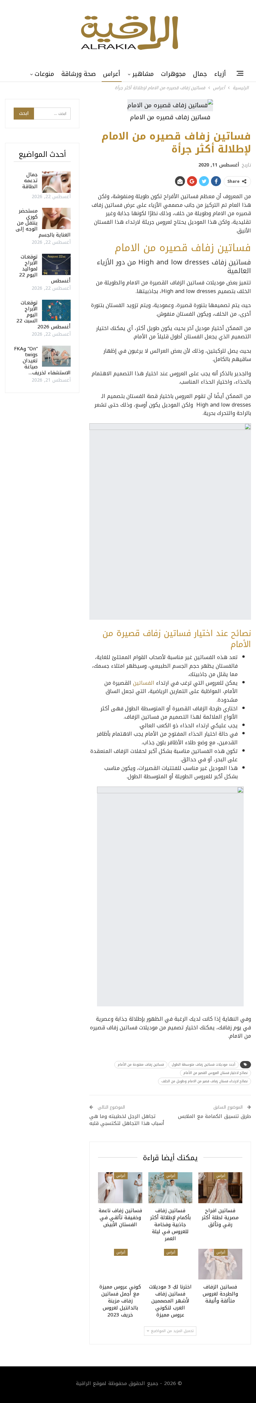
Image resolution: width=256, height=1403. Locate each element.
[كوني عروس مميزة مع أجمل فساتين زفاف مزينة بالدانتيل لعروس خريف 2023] (120, 1264)
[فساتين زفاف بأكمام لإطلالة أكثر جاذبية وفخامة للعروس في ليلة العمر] (170, 1187)
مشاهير (143, 74)
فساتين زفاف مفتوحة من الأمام (141, 1064)
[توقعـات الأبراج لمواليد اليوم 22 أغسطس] (56, 264)
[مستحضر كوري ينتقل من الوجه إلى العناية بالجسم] (56, 218)
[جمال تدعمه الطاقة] (56, 182)
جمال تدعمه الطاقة (30, 180)
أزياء (220, 74)
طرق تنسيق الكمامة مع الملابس (214, 1116)
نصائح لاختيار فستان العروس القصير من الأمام (215, 1073)
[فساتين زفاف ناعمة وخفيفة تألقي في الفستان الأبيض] (120, 1187)
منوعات (44, 74)
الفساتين (143, 683)
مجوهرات (173, 74)
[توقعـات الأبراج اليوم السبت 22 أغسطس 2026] (56, 310)
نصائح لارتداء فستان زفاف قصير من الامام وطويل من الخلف (204, 1081)
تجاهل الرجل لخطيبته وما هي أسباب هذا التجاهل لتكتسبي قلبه (126, 1120)
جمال (200, 74)
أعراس (111, 74)
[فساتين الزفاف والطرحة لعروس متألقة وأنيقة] (220, 1264)
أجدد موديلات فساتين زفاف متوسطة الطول (203, 1064)
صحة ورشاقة (78, 74)
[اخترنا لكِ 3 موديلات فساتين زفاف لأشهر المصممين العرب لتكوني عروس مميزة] (170, 1264)
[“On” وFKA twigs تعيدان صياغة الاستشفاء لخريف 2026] (56, 356)
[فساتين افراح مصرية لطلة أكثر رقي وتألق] (220, 1187)
